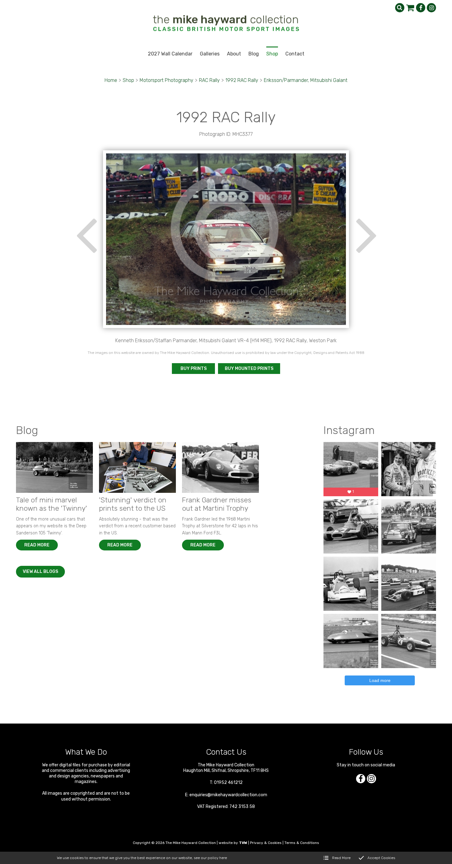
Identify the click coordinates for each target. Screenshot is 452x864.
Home (111, 80)
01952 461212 (228, 782)
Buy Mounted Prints (249, 368)
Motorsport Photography (166, 80)
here (223, 858)
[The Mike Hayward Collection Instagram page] (431, 7)
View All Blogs (40, 571)
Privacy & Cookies (266, 843)
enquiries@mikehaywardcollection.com (228, 794)
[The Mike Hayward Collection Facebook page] (420, 7)
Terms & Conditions (301, 843)
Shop (128, 80)
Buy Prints (193, 368)
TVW (243, 843)
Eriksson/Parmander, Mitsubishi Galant (305, 80)
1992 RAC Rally (241, 80)
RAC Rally (209, 80)
